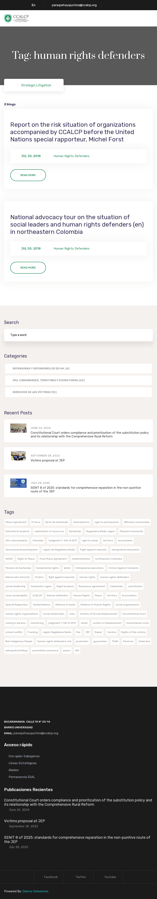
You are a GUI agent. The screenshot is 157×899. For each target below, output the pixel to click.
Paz (78, 632)
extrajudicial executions (126, 549)
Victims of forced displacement (98, 613)
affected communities (137, 522)
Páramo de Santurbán (18, 568)
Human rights (87, 577)
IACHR (9, 558)
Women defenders (57, 595)
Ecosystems (129, 595)
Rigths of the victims (133, 632)
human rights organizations (22, 613)
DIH (77, 650)
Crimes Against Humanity (124, 568)
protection (82, 641)
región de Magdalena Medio (59, 549)
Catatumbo (116, 586)
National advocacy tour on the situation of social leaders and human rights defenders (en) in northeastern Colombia (77, 224)
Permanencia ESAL (22, 777)
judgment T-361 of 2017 (62, 623)
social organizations (127, 604)
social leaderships (53, 613)
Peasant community (131, 531)
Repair (98, 632)
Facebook (51, 877)
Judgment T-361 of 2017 (62, 540)
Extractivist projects (18, 531)
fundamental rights (47, 568)
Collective (144, 641)
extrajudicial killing (16, 650)
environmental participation (22, 549)
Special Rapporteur (17, 604)
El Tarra (35, 522)
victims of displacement (107, 623)
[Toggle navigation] (150, 18)
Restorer (128, 641)
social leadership (16, 586)
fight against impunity (62, 577)
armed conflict (14, 632)
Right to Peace (26, 558)
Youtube (110, 877)
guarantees (100, 641)
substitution (135, 586)
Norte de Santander (56, 522)
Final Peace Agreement (53, 558)
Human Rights (81, 595)
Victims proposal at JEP (48, 460)
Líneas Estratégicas (23, 763)
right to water (90, 540)
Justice (111, 632)
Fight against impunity (93, 549)
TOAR (115, 641)
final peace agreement (92, 586)
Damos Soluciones (35, 891)
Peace (98, 595)
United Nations (41, 604)
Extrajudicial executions (90, 568)
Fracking (33, 632)
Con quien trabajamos (24, 756)
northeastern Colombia (108, 558)
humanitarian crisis (137, 623)
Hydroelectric (81, 522)
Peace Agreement (16, 522)
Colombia (38, 540)
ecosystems (125, 540)
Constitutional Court (134, 613)
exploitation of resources (49, 531)
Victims (39, 577)
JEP (87, 632)
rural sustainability (17, 595)
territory (108, 540)
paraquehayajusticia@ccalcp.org (74, 5)
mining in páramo (16, 623)
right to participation (106, 522)
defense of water (65, 604)
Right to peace (65, 586)
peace (66, 650)
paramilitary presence (45, 650)
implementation (81, 558)
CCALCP (37, 595)
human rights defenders (114, 577)
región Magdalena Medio (57, 632)
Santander (75, 531)
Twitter (80, 877)
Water (67, 568)
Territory (112, 595)
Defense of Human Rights (96, 604)
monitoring (37, 623)
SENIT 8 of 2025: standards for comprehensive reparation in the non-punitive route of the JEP (77, 839)
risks (72, 613)
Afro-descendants (17, 540)
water (84, 623)
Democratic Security (18, 577)
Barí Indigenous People (19, 641)
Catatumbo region (41, 586)
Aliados (14, 770)
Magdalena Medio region (100, 531)
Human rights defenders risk (54, 641)
